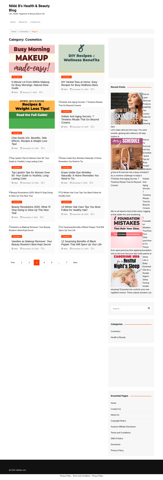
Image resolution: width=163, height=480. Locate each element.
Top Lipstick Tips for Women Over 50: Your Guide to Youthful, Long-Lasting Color (31, 175)
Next (75, 262)
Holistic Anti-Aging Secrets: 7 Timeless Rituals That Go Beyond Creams (80, 119)
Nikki (16, 92)
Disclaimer (115, 444)
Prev (13, 262)
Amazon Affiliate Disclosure (123, 427)
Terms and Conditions (121, 433)
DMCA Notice (117, 438)
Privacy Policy (117, 450)
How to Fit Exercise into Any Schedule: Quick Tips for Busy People (147, 153)
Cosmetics (17, 77)
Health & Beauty (118, 337)
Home (13, 22)
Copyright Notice (118, 421)
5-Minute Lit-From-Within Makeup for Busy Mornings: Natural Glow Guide (31, 85)
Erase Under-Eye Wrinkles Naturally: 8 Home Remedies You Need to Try (80, 175)
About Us (23, 22)
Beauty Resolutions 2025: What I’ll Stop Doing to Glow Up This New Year (31, 209)
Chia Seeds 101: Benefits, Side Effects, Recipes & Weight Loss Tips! (29, 140)
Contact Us (35, 22)
